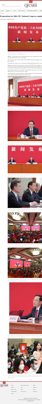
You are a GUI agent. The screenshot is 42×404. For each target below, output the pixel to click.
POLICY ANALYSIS (21, 10)
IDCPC (34, 385)
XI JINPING (8, 10)
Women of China (13, 389)
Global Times (35, 391)
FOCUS (15, 10)
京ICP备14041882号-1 (30, 400)
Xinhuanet (12, 387)
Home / (1, 13)
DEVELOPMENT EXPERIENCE (32, 10)
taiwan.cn (12, 393)
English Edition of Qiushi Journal (28, 399)
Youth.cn (34, 389)
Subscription (39, 399)
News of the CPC (23, 391)
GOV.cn (12, 385)
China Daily (35, 387)
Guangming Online (14, 391)
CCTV (22, 387)
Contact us (34, 399)
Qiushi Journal (20, 399)
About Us (3, 4)
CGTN (22, 389)
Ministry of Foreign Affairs (25, 385)
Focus (3, 13)
